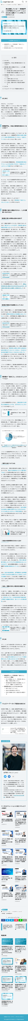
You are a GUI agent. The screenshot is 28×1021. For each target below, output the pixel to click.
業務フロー (5, 17)
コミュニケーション (7, 911)
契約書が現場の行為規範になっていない (16, 72)
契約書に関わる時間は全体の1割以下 (15, 70)
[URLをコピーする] (25, 920)
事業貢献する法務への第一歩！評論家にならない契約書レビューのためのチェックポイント (17, 325)
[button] (3, 920)
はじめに (6, 60)
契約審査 (3, 913)
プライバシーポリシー (19, 1016)
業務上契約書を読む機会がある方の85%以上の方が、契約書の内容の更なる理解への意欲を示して (13, 286)
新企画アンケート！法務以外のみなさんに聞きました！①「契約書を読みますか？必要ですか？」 (17, 297)
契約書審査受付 (9, 913)
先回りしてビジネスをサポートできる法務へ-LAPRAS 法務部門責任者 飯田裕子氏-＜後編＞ (17, 533)
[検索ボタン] (23, 1)
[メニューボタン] (26, 1)
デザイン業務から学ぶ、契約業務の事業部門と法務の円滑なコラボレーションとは (17, 275)
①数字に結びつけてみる (12, 78)
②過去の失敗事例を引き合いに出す (15, 80)
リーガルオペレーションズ (17, 911)
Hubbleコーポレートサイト (9, 1016)
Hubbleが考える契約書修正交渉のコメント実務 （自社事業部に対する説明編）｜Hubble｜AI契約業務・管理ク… (18, 730)
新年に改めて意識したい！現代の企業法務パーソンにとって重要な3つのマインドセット (17, 629)
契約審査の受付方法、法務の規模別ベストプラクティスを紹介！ (17, 173)
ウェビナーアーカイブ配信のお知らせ (14, 88)
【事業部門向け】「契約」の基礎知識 (17, 413)
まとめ (6, 86)
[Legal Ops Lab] (7, 1)
